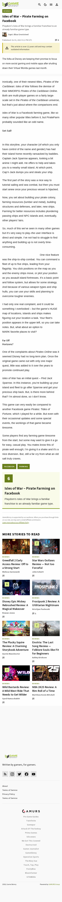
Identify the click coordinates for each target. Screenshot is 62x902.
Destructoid (31, 844)
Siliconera (31, 836)
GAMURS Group (54, 884)
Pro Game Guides (31, 816)
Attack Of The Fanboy (31, 828)
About (5, 786)
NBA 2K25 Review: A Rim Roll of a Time (44, 688)
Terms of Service (9, 790)
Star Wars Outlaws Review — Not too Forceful (43, 564)
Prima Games (31, 832)
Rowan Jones (8, 613)
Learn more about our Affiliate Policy (15, 522)
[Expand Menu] (51, 4)
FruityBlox (31, 869)
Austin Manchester (11, 653)
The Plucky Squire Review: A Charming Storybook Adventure (15, 645)
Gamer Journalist (31, 848)
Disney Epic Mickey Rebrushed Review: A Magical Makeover (15, 605)
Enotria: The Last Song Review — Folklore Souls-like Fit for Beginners (45, 647)
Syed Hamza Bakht (11, 698)
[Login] (57, 4)
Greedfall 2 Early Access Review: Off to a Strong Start (15, 564)
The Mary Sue (31, 861)
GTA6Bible (31, 877)
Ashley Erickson (39, 657)
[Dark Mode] (45, 4)
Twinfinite (31, 820)
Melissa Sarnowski (11, 572)
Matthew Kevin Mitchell (43, 695)
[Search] (39, 4)
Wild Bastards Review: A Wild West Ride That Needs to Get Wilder (15, 690)
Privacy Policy (8, 794)
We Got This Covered (31, 840)
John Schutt (38, 572)
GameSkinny (31, 852)
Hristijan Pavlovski (41, 609)
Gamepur (31, 824)
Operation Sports (31, 857)
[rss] (5, 774)
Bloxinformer (31, 873)
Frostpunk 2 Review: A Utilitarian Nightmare (45, 603)
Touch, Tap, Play (31, 865)
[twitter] (19, 774)
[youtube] (34, 774)
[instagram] (12, 774)
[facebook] (26, 774)
